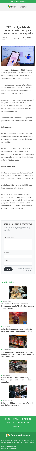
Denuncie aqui (18, 426)
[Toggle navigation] (1, 6)
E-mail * (6, 260)
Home (7, 419)
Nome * (6, 253)
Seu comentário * (9, 237)
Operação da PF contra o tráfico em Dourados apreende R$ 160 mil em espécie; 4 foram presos (17, 306)
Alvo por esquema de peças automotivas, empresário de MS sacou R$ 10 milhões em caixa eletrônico (17, 354)
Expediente (26, 419)
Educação (16, 38)
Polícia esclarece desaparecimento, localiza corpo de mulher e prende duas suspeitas (16, 380)
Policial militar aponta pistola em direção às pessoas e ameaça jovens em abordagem (17, 330)
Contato (10, 423)
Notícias (16, 419)
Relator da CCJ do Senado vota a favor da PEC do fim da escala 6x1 (17, 404)
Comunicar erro (23, 423)
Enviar (8, 269)
